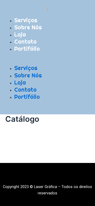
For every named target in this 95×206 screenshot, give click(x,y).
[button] (47, 61)
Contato (25, 41)
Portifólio (27, 48)
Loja (20, 34)
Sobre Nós (28, 27)
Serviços (25, 20)
